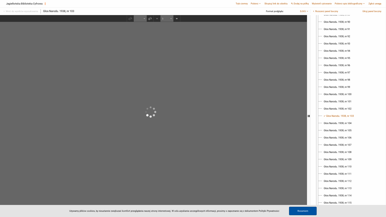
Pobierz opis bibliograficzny (348, 3)
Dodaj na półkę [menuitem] (301, 3)
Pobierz (254, 3)
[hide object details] (309, 116)
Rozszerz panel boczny (326, 11)
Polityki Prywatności (269, 211)
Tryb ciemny (242, 3)
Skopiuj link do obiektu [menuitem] (276, 3)
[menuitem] (337, 22)
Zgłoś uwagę (375, 3)
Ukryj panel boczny (371, 11)
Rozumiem (302, 211)
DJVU (303, 11)
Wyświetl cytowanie (322, 3)
